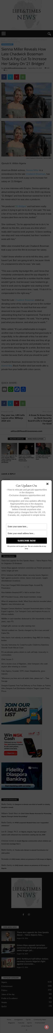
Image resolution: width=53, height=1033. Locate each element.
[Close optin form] (48, 484)
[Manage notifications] (46, 1027)
